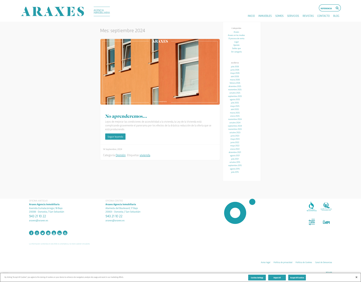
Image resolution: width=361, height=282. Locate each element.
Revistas (308, 16)
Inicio (251, 16)
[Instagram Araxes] (37, 233)
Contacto (323, 16)
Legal (236, 41)
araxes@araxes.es (38, 220)
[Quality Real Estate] (326, 206)
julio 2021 (235, 158)
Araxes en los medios (236, 35)
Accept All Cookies (297, 277)
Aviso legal (265, 262)
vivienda (145, 155)
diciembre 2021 (235, 152)
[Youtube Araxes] (54, 233)
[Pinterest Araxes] (48, 233)
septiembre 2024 (235, 125)
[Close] (356, 277)
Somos (279, 16)
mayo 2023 (234, 139)
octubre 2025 (234, 92)
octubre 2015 (235, 162)
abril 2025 (235, 109)
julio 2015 (235, 172)
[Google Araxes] (65, 233)
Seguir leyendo (115, 136)
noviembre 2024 (235, 119)
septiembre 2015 (235, 165)
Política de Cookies (304, 262)
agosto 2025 (235, 99)
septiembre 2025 (235, 96)
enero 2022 (235, 149)
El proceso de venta (236, 38)
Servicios (293, 16)
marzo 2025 (235, 112)
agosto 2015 (235, 168)
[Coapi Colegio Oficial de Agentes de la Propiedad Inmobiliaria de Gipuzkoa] (326, 222)
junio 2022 (235, 142)
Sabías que (236, 48)
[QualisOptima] (311, 206)
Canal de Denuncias (323, 262)
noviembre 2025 (235, 89)
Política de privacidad (283, 262)
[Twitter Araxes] (42, 233)
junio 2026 (235, 69)
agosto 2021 (235, 155)
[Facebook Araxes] (31, 233)
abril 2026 (235, 76)
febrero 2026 (235, 82)
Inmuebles (265, 16)
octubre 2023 (235, 132)
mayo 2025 (234, 106)
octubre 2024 (234, 122)
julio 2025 (235, 102)
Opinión (121, 155)
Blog (336, 16)
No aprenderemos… (126, 115)
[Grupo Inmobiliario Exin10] (311, 222)
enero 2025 (235, 116)
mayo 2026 (234, 73)
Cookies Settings (257, 277)
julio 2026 (235, 66)
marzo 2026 (235, 79)
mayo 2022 (234, 145)
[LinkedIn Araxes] (59, 233)
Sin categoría (236, 51)
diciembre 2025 (235, 86)
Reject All (277, 277)
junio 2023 (235, 135)
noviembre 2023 (235, 129)
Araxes (236, 32)
